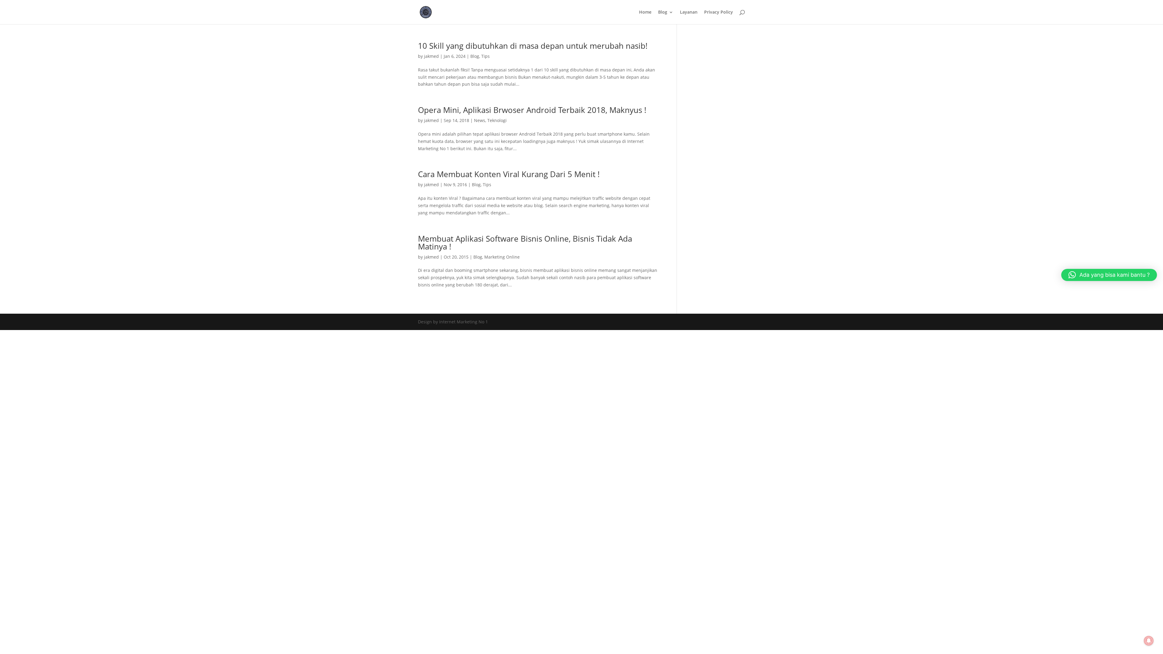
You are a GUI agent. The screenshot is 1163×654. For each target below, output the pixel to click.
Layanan (688, 12)
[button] (1109, 275)
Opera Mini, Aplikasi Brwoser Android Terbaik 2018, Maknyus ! (532, 109)
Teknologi (497, 120)
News (479, 120)
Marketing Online (502, 257)
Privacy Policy (718, 12)
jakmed (431, 56)
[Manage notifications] (1149, 641)
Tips (485, 56)
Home (645, 12)
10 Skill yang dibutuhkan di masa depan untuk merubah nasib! (533, 45)
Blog (662, 12)
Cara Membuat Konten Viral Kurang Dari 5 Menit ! (509, 174)
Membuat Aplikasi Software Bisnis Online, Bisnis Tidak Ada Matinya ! (525, 242)
